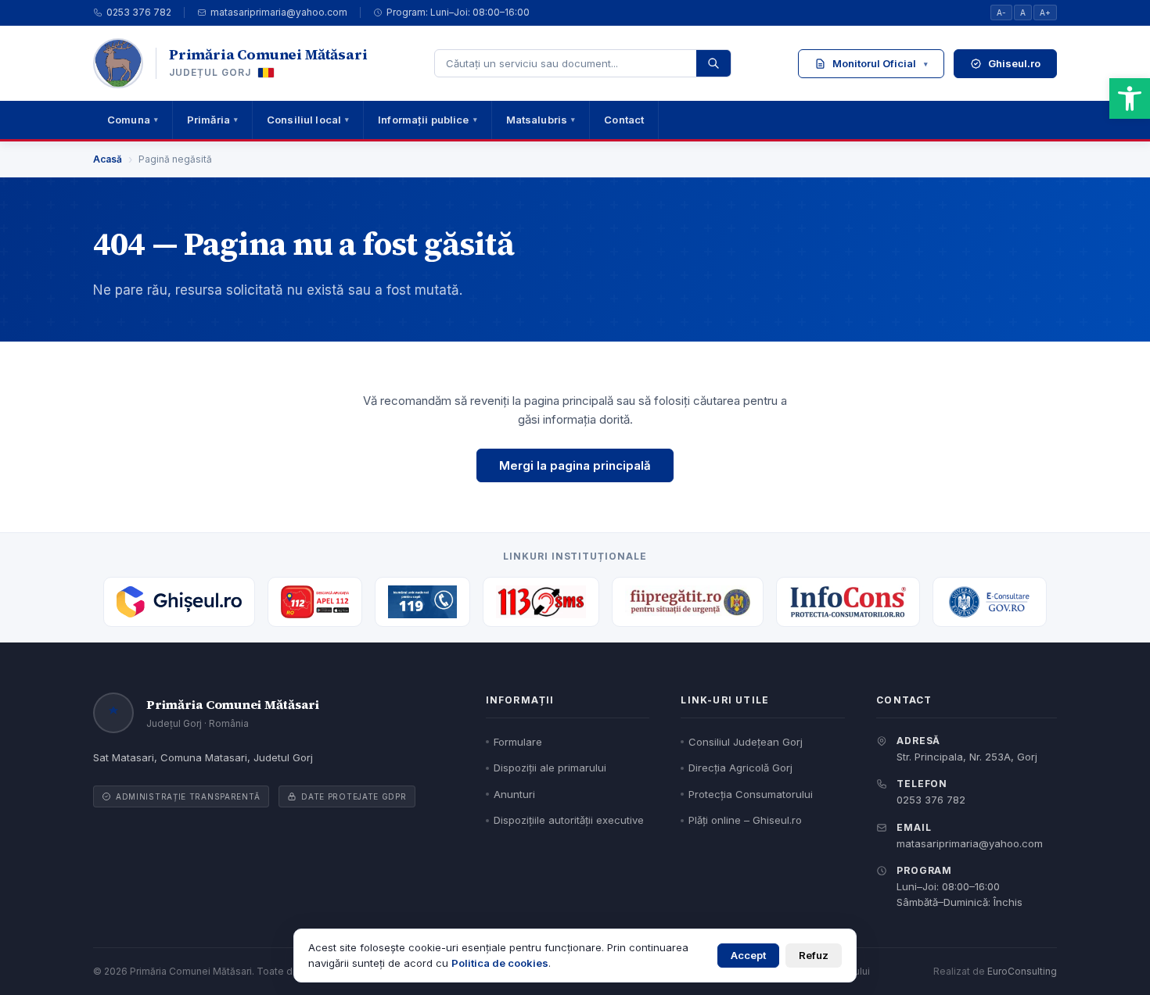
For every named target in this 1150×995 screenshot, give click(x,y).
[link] (1129, 98)
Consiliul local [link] (308, 119)
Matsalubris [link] (541, 119)
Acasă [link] (107, 159)
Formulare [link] (518, 742)
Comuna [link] (132, 119)
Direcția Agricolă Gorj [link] (740, 767)
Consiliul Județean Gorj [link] (745, 742)
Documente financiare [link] (868, 256)
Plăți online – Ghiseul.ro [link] (745, 820)
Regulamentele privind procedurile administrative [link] (901, 148)
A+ (1045, 12)
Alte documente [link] (907, 289)
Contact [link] (624, 119)
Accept (748, 955)
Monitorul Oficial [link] (880, 63)
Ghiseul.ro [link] (1014, 63)
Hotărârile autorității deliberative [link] (907, 190)
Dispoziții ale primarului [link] (550, 767)
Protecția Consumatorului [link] (750, 794)
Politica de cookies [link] (499, 963)
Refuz (813, 955)
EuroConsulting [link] (1022, 971)
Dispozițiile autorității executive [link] (907, 223)
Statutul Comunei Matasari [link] (879, 107)
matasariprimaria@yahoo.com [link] (278, 12)
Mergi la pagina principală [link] (575, 465)
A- (1001, 12)
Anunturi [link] (514, 794)
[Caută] (713, 63)
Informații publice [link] (427, 119)
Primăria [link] (212, 119)
